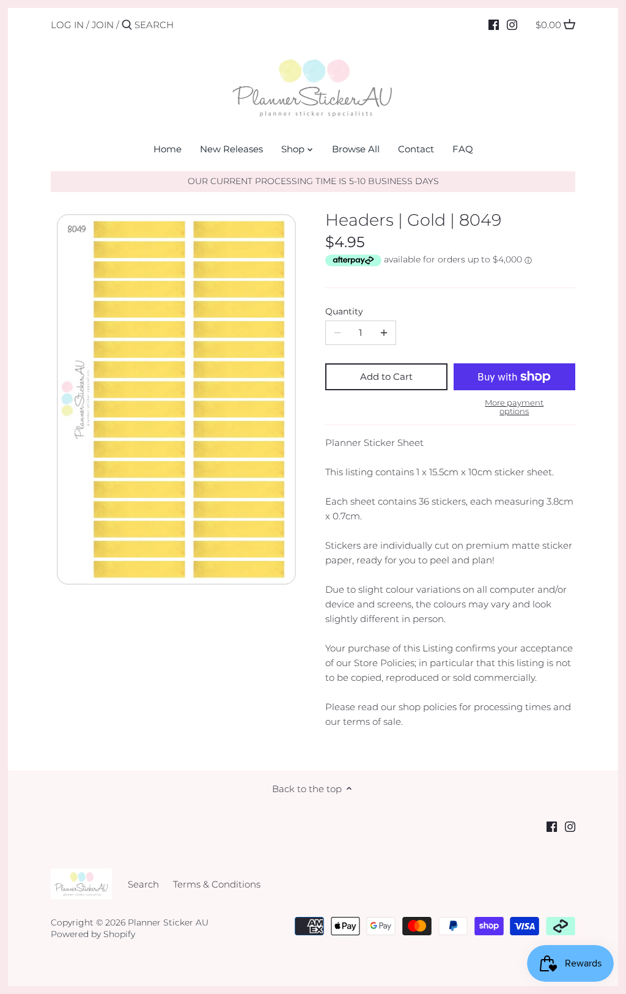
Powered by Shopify (93, 934)
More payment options (514, 407)
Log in (67, 25)
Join (103, 25)
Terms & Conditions (216, 884)
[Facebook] (493, 24)
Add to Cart (386, 376)
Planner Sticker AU (168, 922)
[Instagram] (512, 24)
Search (143, 884)
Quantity (344, 311)
